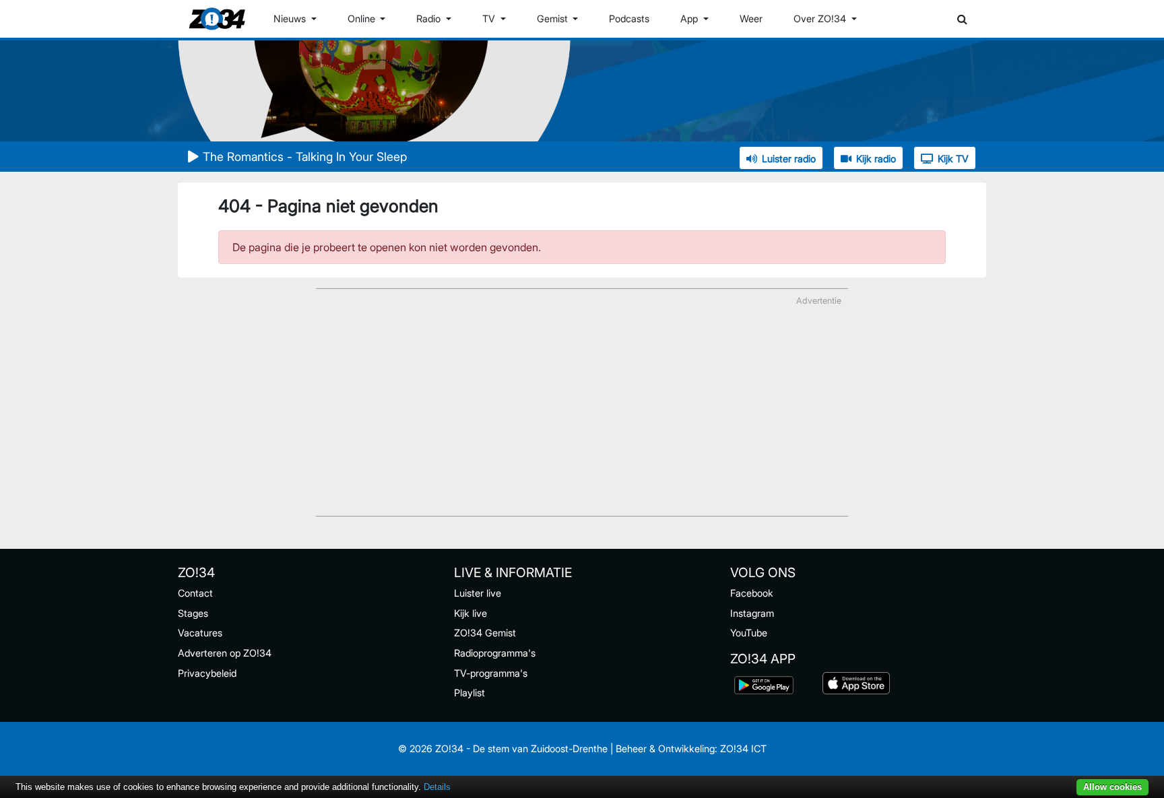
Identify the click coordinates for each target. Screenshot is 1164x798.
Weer (751, 18)
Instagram (752, 613)
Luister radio (789, 158)
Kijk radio (876, 158)
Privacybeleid (207, 673)
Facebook (751, 593)
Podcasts (629, 18)
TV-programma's (490, 673)
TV (490, 18)
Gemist (554, 18)
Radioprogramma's (495, 653)
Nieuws (291, 18)
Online (363, 18)
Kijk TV (953, 158)
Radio (429, 18)
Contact (195, 593)
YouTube (748, 632)
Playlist (469, 692)
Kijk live (470, 613)
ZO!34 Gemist (485, 632)
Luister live (477, 593)
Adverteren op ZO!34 (224, 653)
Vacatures (200, 632)
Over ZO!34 (821, 18)
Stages (193, 613)
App (690, 18)
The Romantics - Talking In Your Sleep (305, 156)
